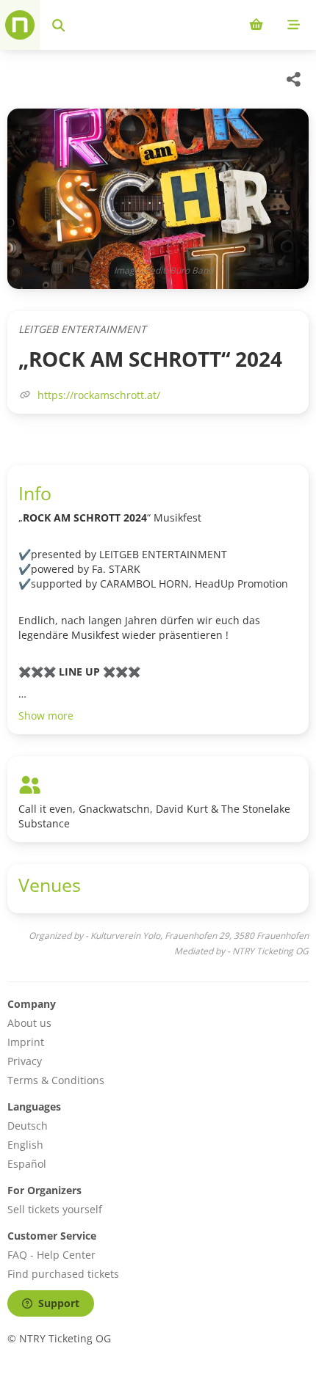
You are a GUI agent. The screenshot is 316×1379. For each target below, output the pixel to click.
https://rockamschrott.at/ (98, 395)
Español (26, 1164)
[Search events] (58, 25)
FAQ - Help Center (51, 1255)
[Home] (20, 25)
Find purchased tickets (63, 1274)
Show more (45, 716)
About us (29, 1023)
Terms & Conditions (55, 1080)
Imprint (25, 1042)
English (25, 1145)
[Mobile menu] (293, 25)
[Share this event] (294, 79)
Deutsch (27, 1126)
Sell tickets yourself (54, 1209)
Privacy (24, 1061)
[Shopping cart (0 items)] (256, 25)
